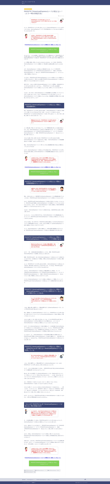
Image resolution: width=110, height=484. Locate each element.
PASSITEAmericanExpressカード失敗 (30, 472)
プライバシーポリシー (26, 482)
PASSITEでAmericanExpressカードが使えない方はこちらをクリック (44, 172)
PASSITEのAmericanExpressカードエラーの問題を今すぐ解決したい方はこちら (43, 44)
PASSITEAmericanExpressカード (29, 470)
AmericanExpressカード (31, 479)
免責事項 (33, 482)
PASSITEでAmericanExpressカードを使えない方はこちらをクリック (44, 50)
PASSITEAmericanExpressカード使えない (54, 470)
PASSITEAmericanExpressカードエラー (41, 470)
